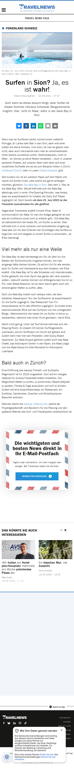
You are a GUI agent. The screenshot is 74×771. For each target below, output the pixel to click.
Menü (4, 10)
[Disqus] (37, 644)
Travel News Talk (37, 18)
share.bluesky (19, 126)
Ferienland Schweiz (21, 28)
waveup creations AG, (36, 404)
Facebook (26, 126)
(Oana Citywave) (49, 170)
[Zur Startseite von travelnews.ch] (37, 8)
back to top (59, 706)
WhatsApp (40, 126)
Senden (55, 126)
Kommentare (48, 126)
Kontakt (67, 721)
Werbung (66, 729)
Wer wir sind (64, 725)
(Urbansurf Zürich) (12, 170)
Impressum (65, 717)
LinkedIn (33, 126)
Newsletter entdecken (34, 476)
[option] (18, 563)
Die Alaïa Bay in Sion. (35, 184)
